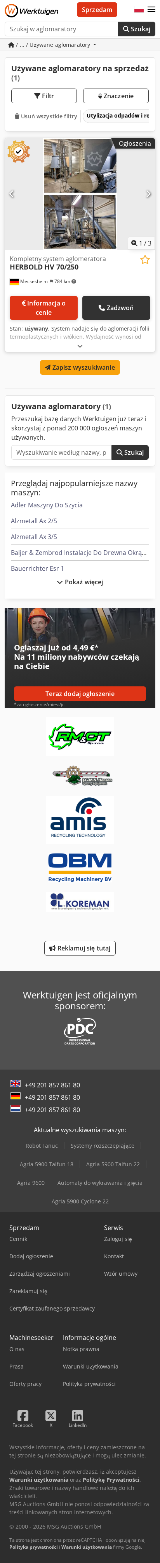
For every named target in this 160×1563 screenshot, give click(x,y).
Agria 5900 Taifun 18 (46, 1164)
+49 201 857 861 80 (52, 1085)
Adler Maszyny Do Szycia (47, 505)
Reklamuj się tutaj (83, 948)
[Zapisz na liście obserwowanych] (145, 259)
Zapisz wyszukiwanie (82, 367)
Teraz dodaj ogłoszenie (80, 693)
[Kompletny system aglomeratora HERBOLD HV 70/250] (80, 194)
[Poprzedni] (12, 194)
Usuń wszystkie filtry (48, 116)
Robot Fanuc (42, 1145)
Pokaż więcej (83, 582)
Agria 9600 (31, 1182)
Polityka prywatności (33, 1547)
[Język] (139, 9)
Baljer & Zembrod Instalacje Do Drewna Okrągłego (84, 552)
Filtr (47, 96)
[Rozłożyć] (80, 346)
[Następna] (148, 194)
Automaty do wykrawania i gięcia (100, 1182)
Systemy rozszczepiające (102, 1145)
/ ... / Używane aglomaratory (53, 44)
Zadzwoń (120, 308)
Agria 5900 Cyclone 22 (80, 1201)
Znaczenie (118, 96)
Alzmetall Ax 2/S (34, 521)
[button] (151, 9)
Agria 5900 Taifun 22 (113, 1164)
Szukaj (139, 29)
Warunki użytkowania (86, 1547)
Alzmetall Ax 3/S (34, 536)
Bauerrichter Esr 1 (37, 568)
